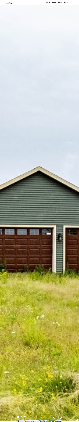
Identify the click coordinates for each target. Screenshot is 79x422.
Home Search (48, 2)
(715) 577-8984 (66, 2)
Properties (54, 2)
